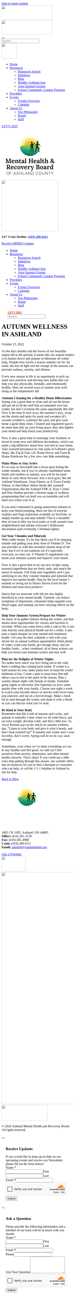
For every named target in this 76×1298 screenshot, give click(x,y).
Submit (11, 1198)
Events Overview (29, 101)
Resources (16, 68)
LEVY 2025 (10, 126)
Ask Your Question (18, 1272)
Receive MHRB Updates (18, 243)
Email (11, 1180)
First (46, 1171)
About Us (16, 108)
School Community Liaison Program (41, 90)
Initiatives (24, 75)
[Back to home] (9, 57)
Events (14, 97)
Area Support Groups (31, 86)
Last (46, 1175)
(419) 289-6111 (38, 236)
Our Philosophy (28, 112)
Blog (21, 79)
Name (11, 1167)
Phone (10, 1254)
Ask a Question (11, 854)
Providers (16, 93)
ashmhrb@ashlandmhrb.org (29, 847)
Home (14, 64)
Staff (21, 119)
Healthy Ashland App (32, 82)
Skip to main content (15, 3)
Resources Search (29, 71)
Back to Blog (10, 779)
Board (22, 115)
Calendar (23, 104)
